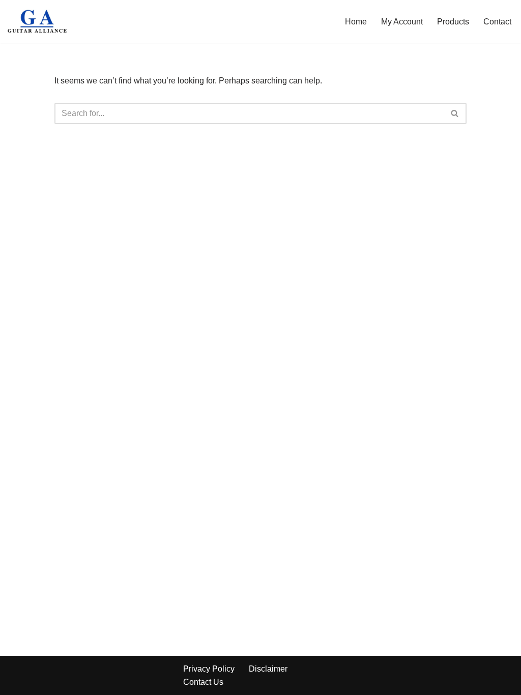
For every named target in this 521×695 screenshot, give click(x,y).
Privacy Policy (209, 668)
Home (356, 21)
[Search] (455, 113)
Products (453, 21)
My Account (402, 21)
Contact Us (203, 682)
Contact (497, 21)
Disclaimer (268, 668)
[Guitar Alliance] (38, 21)
